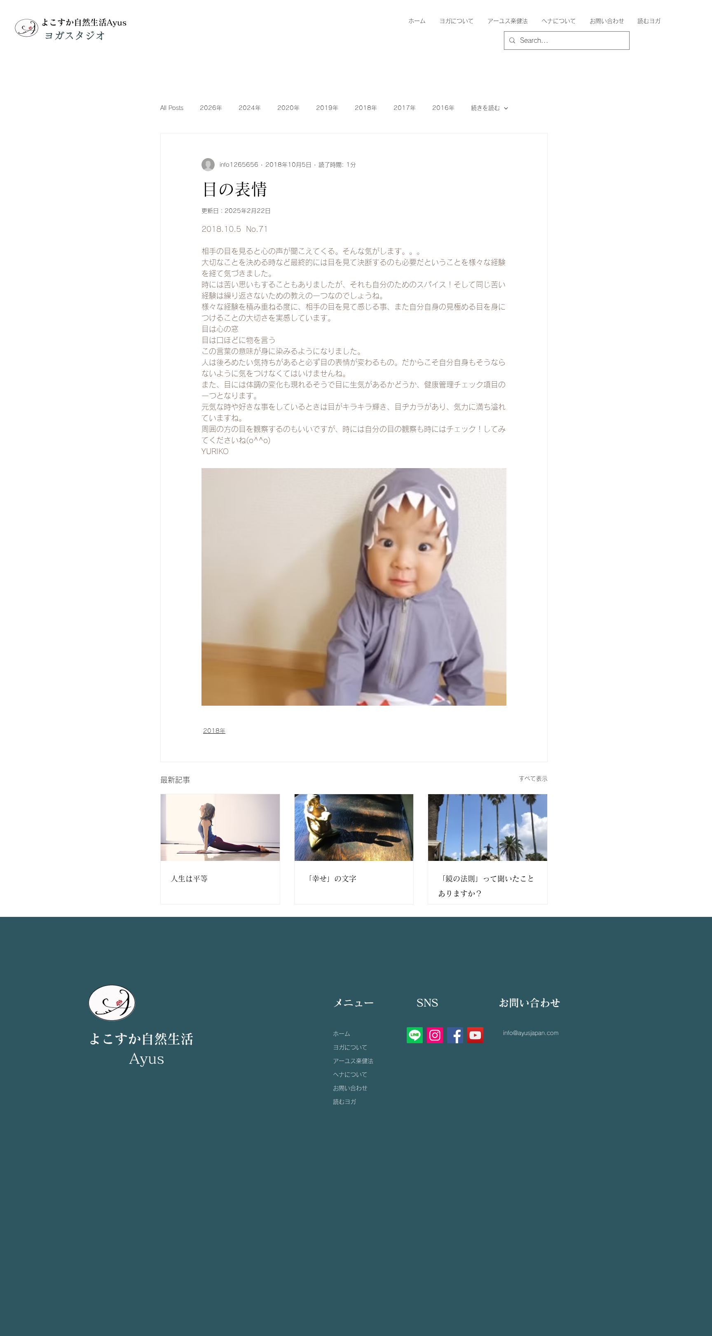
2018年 (366, 108)
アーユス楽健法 (353, 1061)
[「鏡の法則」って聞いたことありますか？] (487, 827)
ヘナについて (350, 1074)
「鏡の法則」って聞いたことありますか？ (486, 886)
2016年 (443, 108)
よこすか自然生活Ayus (83, 22)
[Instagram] (435, 1035)
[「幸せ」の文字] (354, 827)
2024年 (250, 108)
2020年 (288, 108)
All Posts (171, 108)
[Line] (415, 1035)
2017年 (404, 108)
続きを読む (485, 108)
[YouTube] (475, 1035)
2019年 (327, 108)
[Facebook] (455, 1035)
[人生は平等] (220, 827)
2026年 (211, 108)
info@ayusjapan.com (530, 1033)
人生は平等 (189, 878)
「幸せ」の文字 (330, 878)
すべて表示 (533, 778)
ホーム (341, 1034)
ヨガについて (350, 1047)
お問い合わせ (350, 1088)
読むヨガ (344, 1102)
